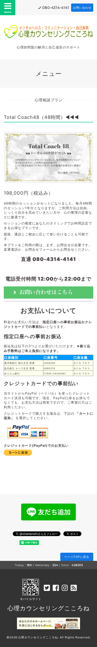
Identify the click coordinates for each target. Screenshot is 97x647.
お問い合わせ (82, 7)
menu (7, 12)
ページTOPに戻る (76, 557)
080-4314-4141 (55, 8)
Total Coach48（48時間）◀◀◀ (41, 117)
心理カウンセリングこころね (49, 608)
